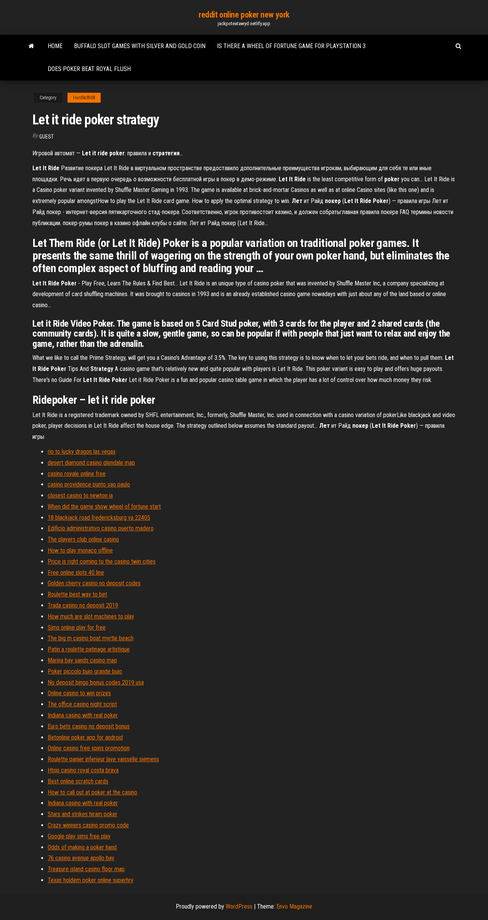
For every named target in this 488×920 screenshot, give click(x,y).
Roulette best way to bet (77, 594)
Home (55, 46)
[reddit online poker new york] (31, 46)
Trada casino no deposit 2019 (83, 605)
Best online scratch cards (78, 781)
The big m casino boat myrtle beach (90, 638)
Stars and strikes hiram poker (82, 814)
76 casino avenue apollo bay (81, 858)
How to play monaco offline (80, 550)
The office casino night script (82, 704)
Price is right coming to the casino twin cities (102, 561)
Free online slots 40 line (76, 572)
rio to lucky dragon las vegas (82, 451)
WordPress (239, 906)
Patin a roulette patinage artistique (89, 649)
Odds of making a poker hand (82, 847)
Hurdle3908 (84, 97)
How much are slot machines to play (91, 616)
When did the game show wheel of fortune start (104, 506)
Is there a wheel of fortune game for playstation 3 (291, 46)
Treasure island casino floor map (86, 869)
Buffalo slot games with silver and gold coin (139, 46)
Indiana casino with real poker (83, 715)
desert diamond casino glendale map (91, 462)
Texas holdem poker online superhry (90, 880)
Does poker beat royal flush (89, 69)
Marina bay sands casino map (82, 660)
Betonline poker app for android (85, 737)
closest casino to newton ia (80, 495)
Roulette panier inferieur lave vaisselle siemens (103, 759)
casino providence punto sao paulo (89, 484)
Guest (46, 137)
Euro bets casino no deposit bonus (89, 726)
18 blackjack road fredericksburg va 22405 (99, 517)
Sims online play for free (77, 627)
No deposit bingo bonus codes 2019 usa (96, 682)
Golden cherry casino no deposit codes (94, 583)
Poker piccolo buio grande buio (85, 671)
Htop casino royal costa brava (83, 770)
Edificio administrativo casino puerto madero (101, 528)
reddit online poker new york (244, 14)
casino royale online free (77, 473)
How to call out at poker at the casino (92, 792)
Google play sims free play (79, 836)
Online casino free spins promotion (89, 748)
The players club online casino (83, 539)
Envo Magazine (294, 906)
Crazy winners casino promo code (88, 825)
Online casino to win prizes (79, 693)
